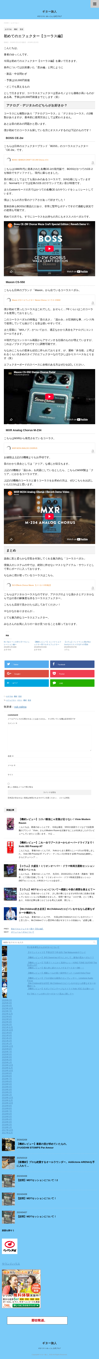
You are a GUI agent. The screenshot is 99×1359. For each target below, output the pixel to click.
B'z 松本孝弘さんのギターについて (43, 947)
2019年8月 (7, 1076)
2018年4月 (7, 1119)
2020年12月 (7, 1046)
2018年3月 (7, 1122)
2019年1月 (7, 1095)
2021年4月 (7, 1038)
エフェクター (11, 700)
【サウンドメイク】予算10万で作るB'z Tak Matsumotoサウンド (56, 952)
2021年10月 (7, 1030)
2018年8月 (7, 1108)
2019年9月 (7, 1073)
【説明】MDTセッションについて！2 (37, 1180)
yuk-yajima (20, 706)
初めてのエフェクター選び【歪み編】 (27, 929)
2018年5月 (7, 1116)
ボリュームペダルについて (22, 932)
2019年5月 (7, 1084)
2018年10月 (7, 1103)
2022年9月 (7, 1016)
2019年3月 (7, 1089)
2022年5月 (7, 1019)
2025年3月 (7, 1003)
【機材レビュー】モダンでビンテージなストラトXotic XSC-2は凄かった (60, 989)
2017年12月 (7, 1130)
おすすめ (9, 696)
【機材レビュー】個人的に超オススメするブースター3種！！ (55, 968)
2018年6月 (7, 1114)
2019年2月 (7, 1092)
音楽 (20, 696)
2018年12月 (7, 1098)
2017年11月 (7, 1133)
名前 (11, 756)
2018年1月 (7, 1127)
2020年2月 (7, 1060)
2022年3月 (7, 1022)
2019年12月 (7, 1065)
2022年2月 (7, 1025)
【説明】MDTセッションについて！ (36, 1198)
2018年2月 (7, 1125)
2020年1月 (7, 1062)
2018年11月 (7, 1100)
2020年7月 (7, 1052)
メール (11, 765)
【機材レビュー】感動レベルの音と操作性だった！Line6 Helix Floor (58, 973)
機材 (15, 696)
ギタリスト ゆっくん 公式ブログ (49, 1348)
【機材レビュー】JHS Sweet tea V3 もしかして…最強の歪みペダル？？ (60, 957)
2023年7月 (7, 1011)
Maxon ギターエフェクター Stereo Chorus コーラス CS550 (36, 300)
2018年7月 (7, 1111)
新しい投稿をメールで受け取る (20, 787)
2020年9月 (7, 1049)
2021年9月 (7, 1033)
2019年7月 (7, 1079)
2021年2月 (7, 1041)
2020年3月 (7, 1057)
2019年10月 (7, 1071)
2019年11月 (7, 1068)
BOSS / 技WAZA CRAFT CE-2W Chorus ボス (30, 160)
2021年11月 (7, 1027)
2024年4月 (7, 1006)
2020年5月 (7, 1054)
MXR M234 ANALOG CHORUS (24, 448)
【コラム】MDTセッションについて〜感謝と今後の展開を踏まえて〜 (57, 889)
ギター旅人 (49, 11)
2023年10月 (7, 1008)
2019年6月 (7, 1081)
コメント (12, 723)
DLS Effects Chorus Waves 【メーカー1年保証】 (32, 585)
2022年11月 (7, 1014)
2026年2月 (7, 1000)
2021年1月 (7, 1043)
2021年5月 (7, 1035)
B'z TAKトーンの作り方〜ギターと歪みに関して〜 (50, 994)
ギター (19, 700)
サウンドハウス (11, 1263)
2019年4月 (7, 1087)
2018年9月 (7, 1106)
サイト (10, 775)
